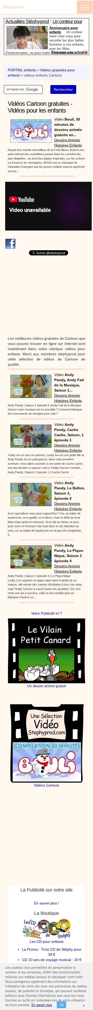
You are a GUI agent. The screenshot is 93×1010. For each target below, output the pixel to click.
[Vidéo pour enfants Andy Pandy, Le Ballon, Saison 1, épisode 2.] (30, 493)
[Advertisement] (48, 295)
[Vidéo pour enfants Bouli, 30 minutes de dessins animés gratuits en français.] (30, 129)
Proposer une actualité (69, 52)
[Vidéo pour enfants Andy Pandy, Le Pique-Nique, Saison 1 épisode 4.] (30, 555)
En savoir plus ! (46, 903)
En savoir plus (42, 1004)
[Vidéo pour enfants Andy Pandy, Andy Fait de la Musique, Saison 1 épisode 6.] (30, 384)
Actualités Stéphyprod (27, 21)
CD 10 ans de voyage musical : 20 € (51, 960)
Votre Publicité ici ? (46, 613)
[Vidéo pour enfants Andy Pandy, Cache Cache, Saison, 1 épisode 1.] (30, 435)
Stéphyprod (13, 7)
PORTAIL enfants (22, 70)
